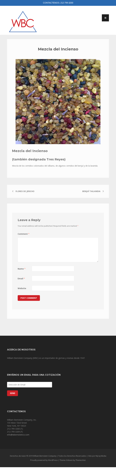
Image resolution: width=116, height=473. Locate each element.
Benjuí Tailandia (91, 191)
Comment (23, 234)
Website (22, 288)
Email (21, 278)
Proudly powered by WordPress (44, 460)
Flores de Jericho (25, 191)
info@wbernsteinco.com (18, 434)
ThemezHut (80, 460)
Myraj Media (101, 456)
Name (21, 268)
